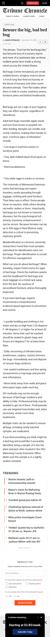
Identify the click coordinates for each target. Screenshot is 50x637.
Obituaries (13, 587)
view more (24, 547)
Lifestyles (9, 25)
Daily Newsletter (15, 584)
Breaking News (35, 584)
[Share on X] (45, 42)
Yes (10, 596)
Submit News (29, 16)
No (18, 596)
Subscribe (33, 3)
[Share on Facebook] (40, 42)
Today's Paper (12, 16)
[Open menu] (3, 3)
